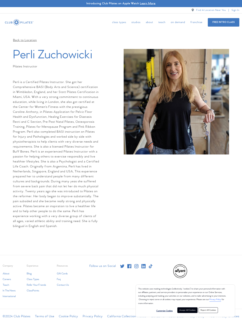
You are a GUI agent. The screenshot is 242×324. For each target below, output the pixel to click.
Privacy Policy (215, 299)
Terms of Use (44, 316)
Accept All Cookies (187, 310)
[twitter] (122, 266)
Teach (161, 22)
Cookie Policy (68, 316)
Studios (135, 22)
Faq (59, 279)
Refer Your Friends (36, 285)
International (9, 296)
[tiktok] (150, 266)
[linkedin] (143, 266)
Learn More (148, 3)
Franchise (196, 22)
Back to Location (25, 40)
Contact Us (63, 285)
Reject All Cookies (208, 310)
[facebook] (129, 266)
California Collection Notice (127, 316)
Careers (7, 279)
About (149, 22)
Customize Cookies (164, 311)
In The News (9, 290)
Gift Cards (62, 273)
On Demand (178, 22)
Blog (29, 273)
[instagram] (136, 266)
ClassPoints (33, 290)
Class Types (119, 22)
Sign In (235, 10)
